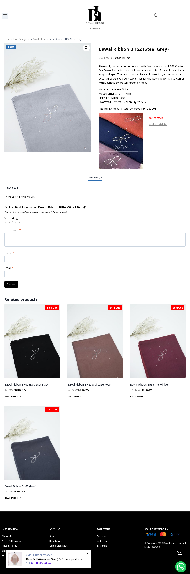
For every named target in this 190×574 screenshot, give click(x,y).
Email (8, 268)
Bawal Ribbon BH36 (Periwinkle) (149, 384)
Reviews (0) (95, 177)
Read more (11, 396)
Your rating (12, 218)
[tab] (95, 177)
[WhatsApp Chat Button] (180, 566)
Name (9, 253)
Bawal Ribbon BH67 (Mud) (20, 486)
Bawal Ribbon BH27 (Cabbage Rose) (89, 384)
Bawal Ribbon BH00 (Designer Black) (26, 384)
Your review (12, 230)
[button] (5, 16)
